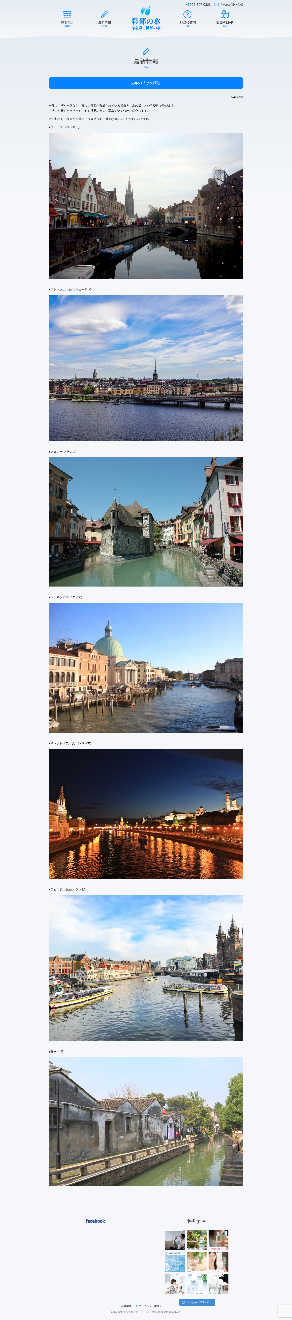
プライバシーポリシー (151, 1306)
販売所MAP (225, 19)
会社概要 (126, 1306)
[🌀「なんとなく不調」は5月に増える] (175, 1262)
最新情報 (104, 19)
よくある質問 (187, 19)
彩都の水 (67, 19)
